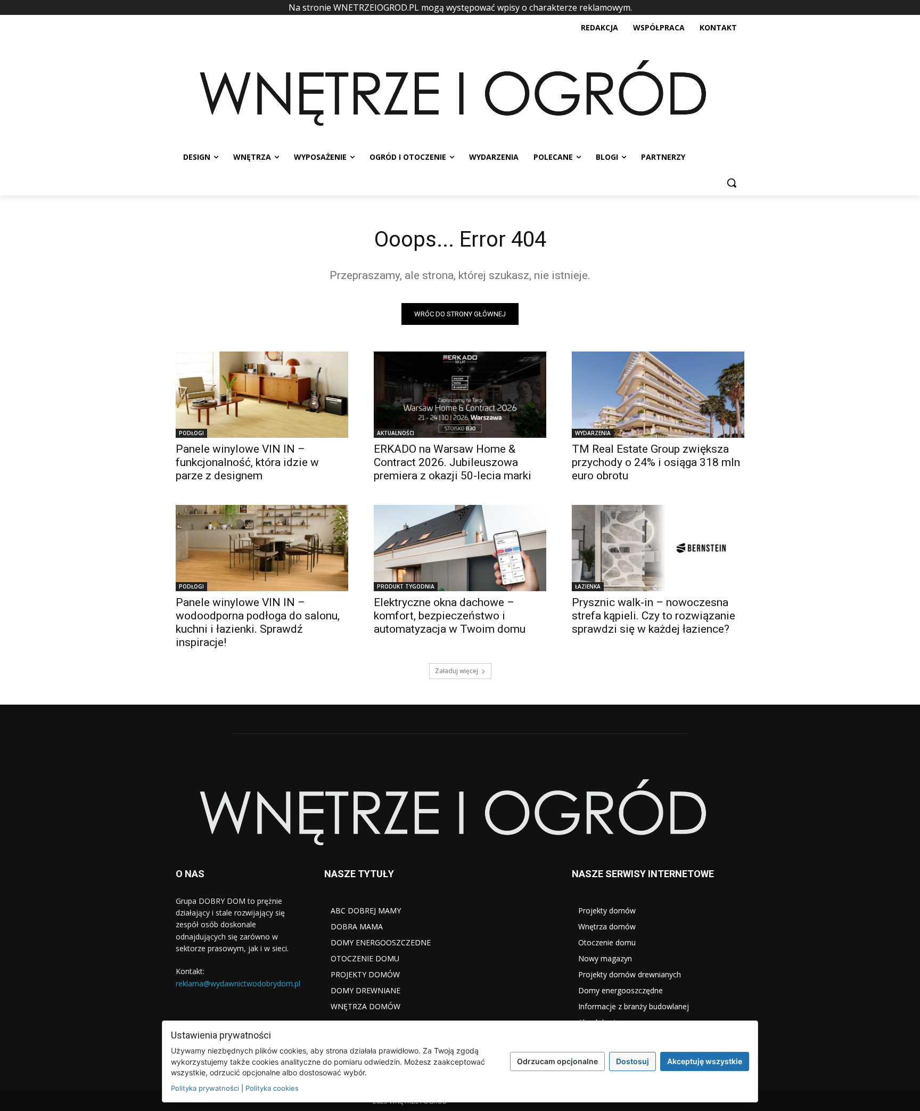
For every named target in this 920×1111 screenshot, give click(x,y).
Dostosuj (632, 1061)
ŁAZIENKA (588, 586)
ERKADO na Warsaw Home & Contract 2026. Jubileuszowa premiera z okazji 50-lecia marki (452, 462)
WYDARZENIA (593, 433)
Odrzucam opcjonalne (557, 1061)
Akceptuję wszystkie (704, 1061)
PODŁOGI (191, 433)
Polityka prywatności (205, 1088)
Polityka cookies (272, 1088)
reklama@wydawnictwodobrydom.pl (238, 983)
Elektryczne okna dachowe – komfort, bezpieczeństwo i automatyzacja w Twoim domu (449, 615)
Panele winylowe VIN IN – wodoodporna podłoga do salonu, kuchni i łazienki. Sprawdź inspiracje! (258, 622)
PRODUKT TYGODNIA (405, 586)
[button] (731, 182)
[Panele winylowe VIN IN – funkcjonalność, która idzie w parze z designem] (262, 395)
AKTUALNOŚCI (395, 433)
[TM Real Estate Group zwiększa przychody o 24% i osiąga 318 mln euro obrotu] (658, 395)
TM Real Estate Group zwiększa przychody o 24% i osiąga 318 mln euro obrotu (656, 462)
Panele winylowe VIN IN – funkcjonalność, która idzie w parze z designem (247, 462)
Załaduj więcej (456, 670)
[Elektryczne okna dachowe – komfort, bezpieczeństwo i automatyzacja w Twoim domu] (460, 548)
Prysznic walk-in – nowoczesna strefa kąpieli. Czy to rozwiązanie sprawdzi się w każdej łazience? (653, 615)
